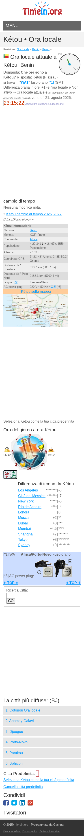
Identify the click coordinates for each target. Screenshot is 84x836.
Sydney (24, 545)
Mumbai (24, 528)
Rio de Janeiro (29, 507)
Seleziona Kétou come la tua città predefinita (38, 780)
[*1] (51, 82)
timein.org (21, 824)
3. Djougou (14, 731)
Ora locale (23, 49)
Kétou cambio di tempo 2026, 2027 (34, 214)
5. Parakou (14, 753)
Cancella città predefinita (23, 787)
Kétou (46, 49)
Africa (33, 239)
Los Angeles (28, 490)
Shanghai (26, 534)
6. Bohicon (14, 763)
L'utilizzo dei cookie (49, 831)
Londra (23, 512)
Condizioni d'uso (12, 831)
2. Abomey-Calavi (20, 721)
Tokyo (23, 539)
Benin (35, 49)
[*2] (16, 282)
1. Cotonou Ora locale (23, 710)
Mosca (23, 517)
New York (26, 501)
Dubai (23, 523)
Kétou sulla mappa (36, 291)
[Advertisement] (42, 155)
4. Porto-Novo (17, 742)
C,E (53, 286)
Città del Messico (31, 496)
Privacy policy (29, 831)
